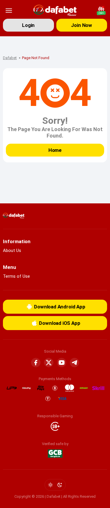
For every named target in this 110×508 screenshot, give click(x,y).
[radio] (50, 485)
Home (55, 150)
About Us (12, 250)
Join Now (81, 25)
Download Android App (59, 307)
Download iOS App (59, 323)
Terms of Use (16, 276)
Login (28, 25)
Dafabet (10, 58)
